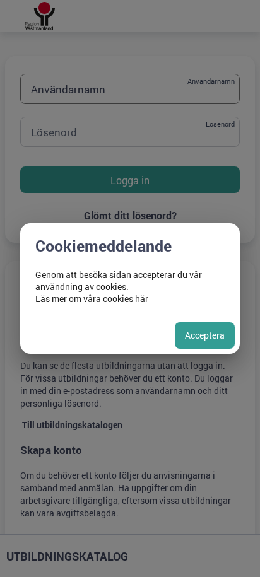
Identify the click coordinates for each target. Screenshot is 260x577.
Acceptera (205, 335)
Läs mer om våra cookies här (91, 299)
